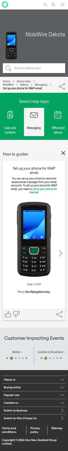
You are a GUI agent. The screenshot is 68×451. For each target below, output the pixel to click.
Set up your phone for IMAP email (22, 88)
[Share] (64, 81)
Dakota (24, 84)
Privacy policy (35, 430)
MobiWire (8, 84)
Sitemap (57, 428)
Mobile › (17, 352)
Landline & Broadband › (51, 352)
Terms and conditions (9, 430)
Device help (24, 81)
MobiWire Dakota (45, 34)
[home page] (5, 4)
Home (6, 81)
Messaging (41, 84)
